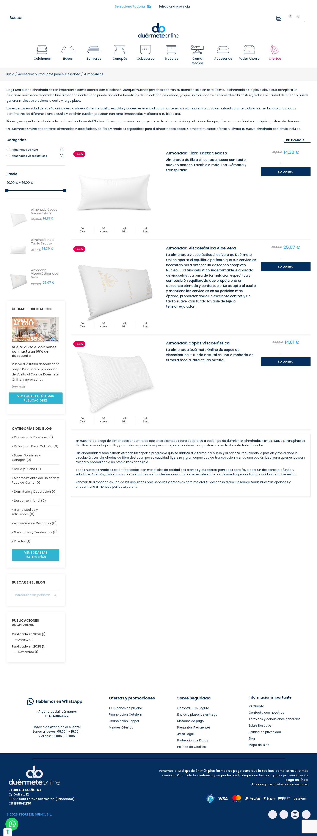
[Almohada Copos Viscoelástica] (114, 382)
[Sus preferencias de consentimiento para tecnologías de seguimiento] (7, 832)
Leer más (18, 386)
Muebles (171, 58)
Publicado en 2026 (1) (29, 634)
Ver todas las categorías (35, 554)
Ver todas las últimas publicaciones (35, 398)
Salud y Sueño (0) (27, 469)
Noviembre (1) (28, 652)
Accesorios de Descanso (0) (35, 523)
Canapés (120, 58)
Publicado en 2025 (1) (29, 646)
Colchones (42, 58)
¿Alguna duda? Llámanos (57, 711)
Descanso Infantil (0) (30, 500)
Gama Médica (197, 60)
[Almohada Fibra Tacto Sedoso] (114, 192)
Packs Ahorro (249, 58)
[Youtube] (283, 814)
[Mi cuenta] (313, 17)
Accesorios (223, 58)
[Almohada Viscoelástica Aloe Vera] (114, 287)
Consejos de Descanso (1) (33, 437)
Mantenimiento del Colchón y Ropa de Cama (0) (35, 480)
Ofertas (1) (22, 541)
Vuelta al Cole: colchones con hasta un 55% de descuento (34, 351)
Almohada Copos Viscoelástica (198, 343)
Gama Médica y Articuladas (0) (25, 512)
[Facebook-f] (272, 814)
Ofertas (275, 58)
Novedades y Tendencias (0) (36, 532)
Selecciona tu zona (133, 6)
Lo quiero (285, 172)
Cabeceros (145, 58)
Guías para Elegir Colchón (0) (36, 446)
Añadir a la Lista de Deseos (281, 161)
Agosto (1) (25, 640)
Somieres (94, 58)
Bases (68, 58)
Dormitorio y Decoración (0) (35, 491)
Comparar (290, 161)
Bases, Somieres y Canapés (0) (26, 457)
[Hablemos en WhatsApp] (54, 701)
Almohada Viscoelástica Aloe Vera (201, 248)
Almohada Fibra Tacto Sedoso (196, 153)
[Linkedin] (306, 814)
